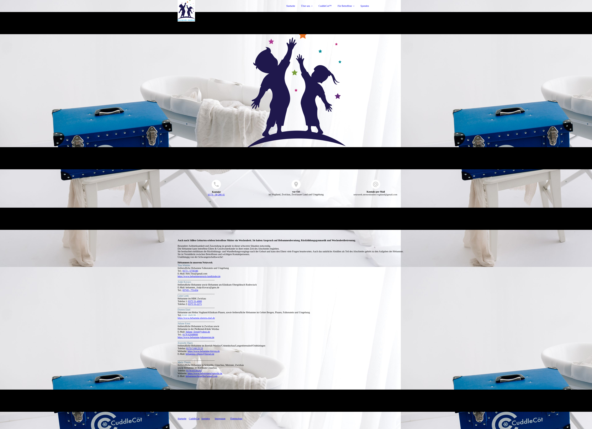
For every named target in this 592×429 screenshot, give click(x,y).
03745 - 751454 (190, 290)
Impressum (220, 418)
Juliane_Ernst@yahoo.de (198, 331)
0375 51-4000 (195, 301)
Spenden (364, 6)
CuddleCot (194, 418)
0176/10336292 (194, 370)
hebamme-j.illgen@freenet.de (200, 354)
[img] (205, 11)
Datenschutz (236, 418)
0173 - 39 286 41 (216, 194)
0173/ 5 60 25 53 (194, 348)
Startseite (290, 6)
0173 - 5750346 (190, 271)
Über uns (305, 6)
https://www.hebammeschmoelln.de (205, 373)
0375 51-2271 (195, 304)
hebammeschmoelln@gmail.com (201, 376)
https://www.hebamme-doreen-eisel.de (196, 318)
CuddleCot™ (325, 6)
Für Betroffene (345, 6)
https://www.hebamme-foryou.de (204, 351)
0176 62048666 (190, 334)
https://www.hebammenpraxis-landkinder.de (199, 276)
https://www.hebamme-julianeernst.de (196, 337)
